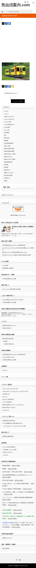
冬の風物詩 (6, 132)
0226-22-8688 (6, 477)
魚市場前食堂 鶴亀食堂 (7, 268)
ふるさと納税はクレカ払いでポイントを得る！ (13, 299)
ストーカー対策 (7, 121)
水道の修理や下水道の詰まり (9, 420)
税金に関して (7, 169)
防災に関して (7, 177)
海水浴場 (6, 164)
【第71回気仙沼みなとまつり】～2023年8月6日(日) (14, 245)
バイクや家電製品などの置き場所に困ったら (12, 423)
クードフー (4, 396)
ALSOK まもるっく (8, 452)
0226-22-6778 (17, 510)
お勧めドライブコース (9, 116)
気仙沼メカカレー (8, 156)
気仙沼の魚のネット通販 (9, 153)
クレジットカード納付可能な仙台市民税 (11, 289)
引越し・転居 (7, 145)
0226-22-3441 (12, 505)
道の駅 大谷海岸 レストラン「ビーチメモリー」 (13, 404)
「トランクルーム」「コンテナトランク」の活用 (14, 425)
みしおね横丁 (7, 127)
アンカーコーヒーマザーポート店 (10, 388)
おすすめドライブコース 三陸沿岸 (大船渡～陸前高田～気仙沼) (16, 254)
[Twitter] (16, 559)
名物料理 (6, 140)
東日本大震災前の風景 (9, 148)
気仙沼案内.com (15, 5)
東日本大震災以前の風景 (7, 338)
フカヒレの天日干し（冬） (8, 357)
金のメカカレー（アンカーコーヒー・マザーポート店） (16, 391)
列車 (5, 135)
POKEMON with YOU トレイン (10, 94)
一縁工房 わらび (6, 393)
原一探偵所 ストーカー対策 (9, 449)
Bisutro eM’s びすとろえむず (8, 407)
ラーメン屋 (6, 129)
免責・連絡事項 (5, 548)
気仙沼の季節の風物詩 (9, 151)
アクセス (6, 111)
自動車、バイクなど (8, 172)
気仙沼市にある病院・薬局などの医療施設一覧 (23, 227)
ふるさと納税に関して (9, 124)
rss (25, 2)
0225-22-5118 (16, 527)
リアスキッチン (5, 410)
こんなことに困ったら (9, 119)
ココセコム (5, 454)
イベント (6, 113)
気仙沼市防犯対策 (8, 161)
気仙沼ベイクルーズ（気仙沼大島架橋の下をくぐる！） (15, 252)
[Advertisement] (18, 44)
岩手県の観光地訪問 (8, 143)
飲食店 (5, 180)
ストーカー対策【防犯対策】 (9, 446)
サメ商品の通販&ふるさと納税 (9, 278)
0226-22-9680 (6, 499)
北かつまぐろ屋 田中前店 (8, 399)
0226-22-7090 (8, 494)
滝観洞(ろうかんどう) (7, 537)
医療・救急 (6, 137)
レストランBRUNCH (7, 401)
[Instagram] (19, 559)
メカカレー (4, 370)
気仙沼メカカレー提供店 (9, 159)
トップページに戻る (17, 101)
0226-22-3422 (28, 472)
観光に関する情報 (8, 175)
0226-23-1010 (27, 489)
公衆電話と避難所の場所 (7, 436)
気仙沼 (18, 215)
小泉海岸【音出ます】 (9, 343)
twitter (28, 2)
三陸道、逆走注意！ (6, 328)
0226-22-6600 (16, 465)
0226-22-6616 (17, 513)
